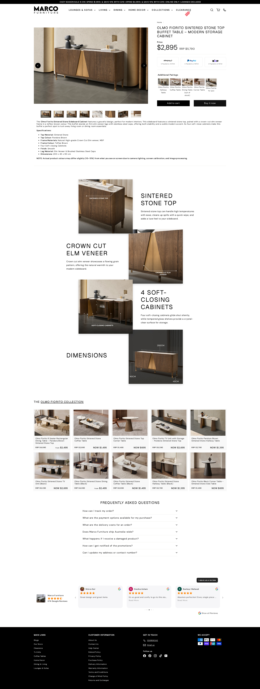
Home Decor (137, 10)
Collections (161, 10)
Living (103, 10)
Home (159, 22)
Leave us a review (207, 580)
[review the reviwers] (119, 589)
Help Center (93, 648)
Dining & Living (40, 664)
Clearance (183, 10)
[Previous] (38, 65)
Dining (118, 10)
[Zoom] (91, 65)
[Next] (144, 65)
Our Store (38, 644)
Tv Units (37, 652)
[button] (218, 10)
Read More (134, 600)
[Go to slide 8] (151, 609)
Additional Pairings (168, 75)
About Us (92, 640)
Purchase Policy (95, 660)
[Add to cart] (64, 415)
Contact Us (93, 644)
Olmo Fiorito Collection (62, 402)
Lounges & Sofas (81, 10)
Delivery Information (97, 664)
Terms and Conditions (98, 672)
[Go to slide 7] (149, 609)
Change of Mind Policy (98, 676)
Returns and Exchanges (98, 680)
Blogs (36, 640)
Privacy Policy (94, 656)
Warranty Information (98, 668)
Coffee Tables (40, 656)
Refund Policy (94, 652)
